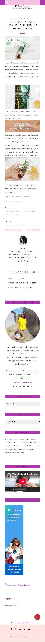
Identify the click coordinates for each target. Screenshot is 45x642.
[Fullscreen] (37, 489)
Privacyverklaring (17, 623)
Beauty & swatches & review (21, 208)
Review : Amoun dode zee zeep (22, 283)
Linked (23, 382)
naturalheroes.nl (18, 453)
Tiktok (29, 382)
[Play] (8, 489)
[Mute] (33, 489)
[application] (22, 481)
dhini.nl (33, 637)
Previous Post (14, 230)
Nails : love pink (16, 278)
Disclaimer (30, 623)
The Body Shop (12, 211)
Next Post (33, 230)
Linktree (16, 382)
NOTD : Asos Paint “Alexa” (20, 288)
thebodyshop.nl (29, 211)
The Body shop (13, 73)
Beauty (14, 18)
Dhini (22, 248)
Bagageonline (10, 599)
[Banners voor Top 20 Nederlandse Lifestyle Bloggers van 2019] (17, 585)
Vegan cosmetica (14, 215)
